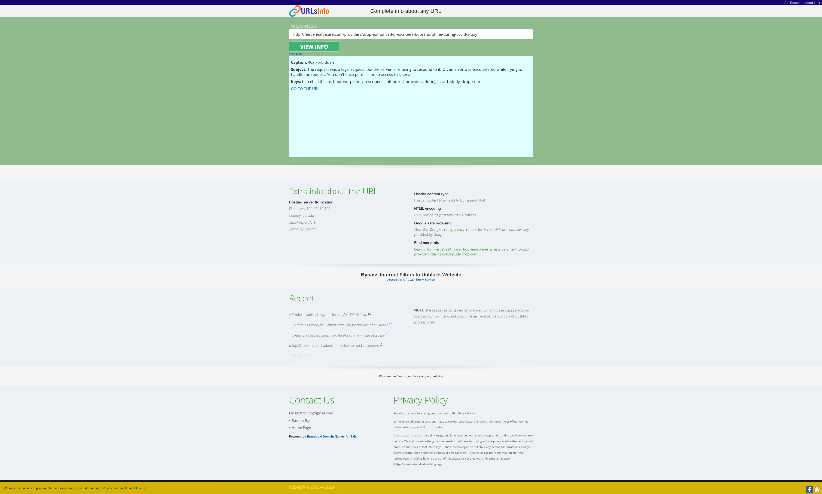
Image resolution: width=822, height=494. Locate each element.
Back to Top (301, 420)
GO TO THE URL (305, 88)
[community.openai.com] (387, 335)
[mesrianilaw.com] (390, 325)
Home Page (301, 427)
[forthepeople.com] (308, 355)
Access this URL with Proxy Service (411, 279)
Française (295, 53)
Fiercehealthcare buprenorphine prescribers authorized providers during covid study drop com (471, 252)
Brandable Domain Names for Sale (332, 436)
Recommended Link (805, 3)
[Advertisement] (411, 123)
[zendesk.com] (381, 345)
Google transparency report (453, 229)
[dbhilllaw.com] (369, 314)
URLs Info (343, 487)
